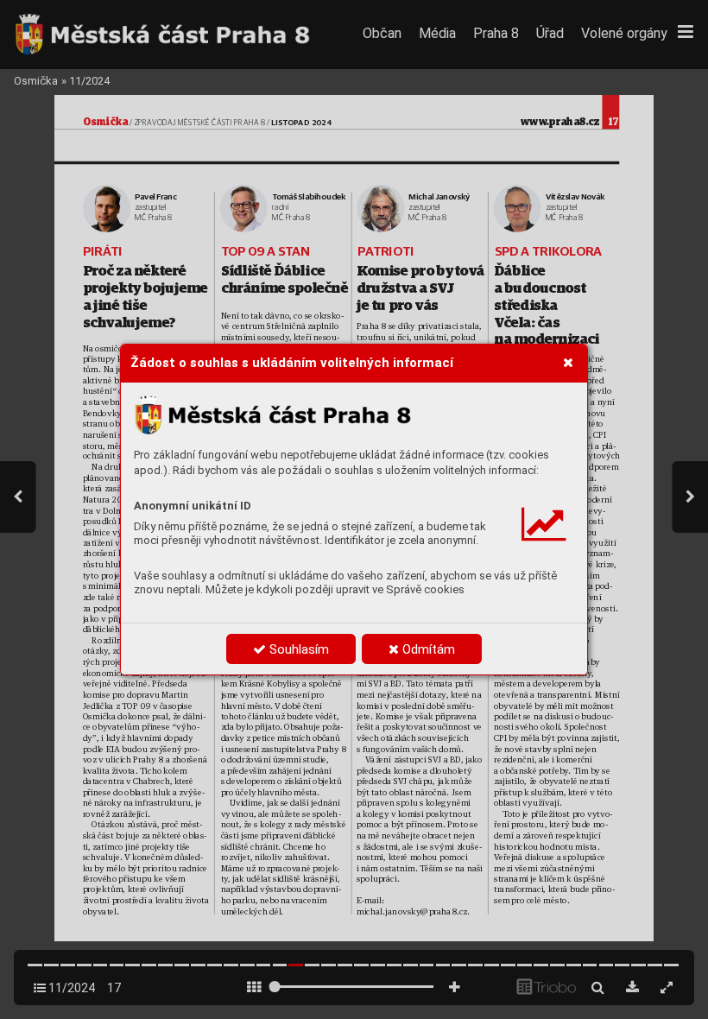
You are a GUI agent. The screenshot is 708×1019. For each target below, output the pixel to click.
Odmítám (427, 649)
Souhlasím (297, 649)
